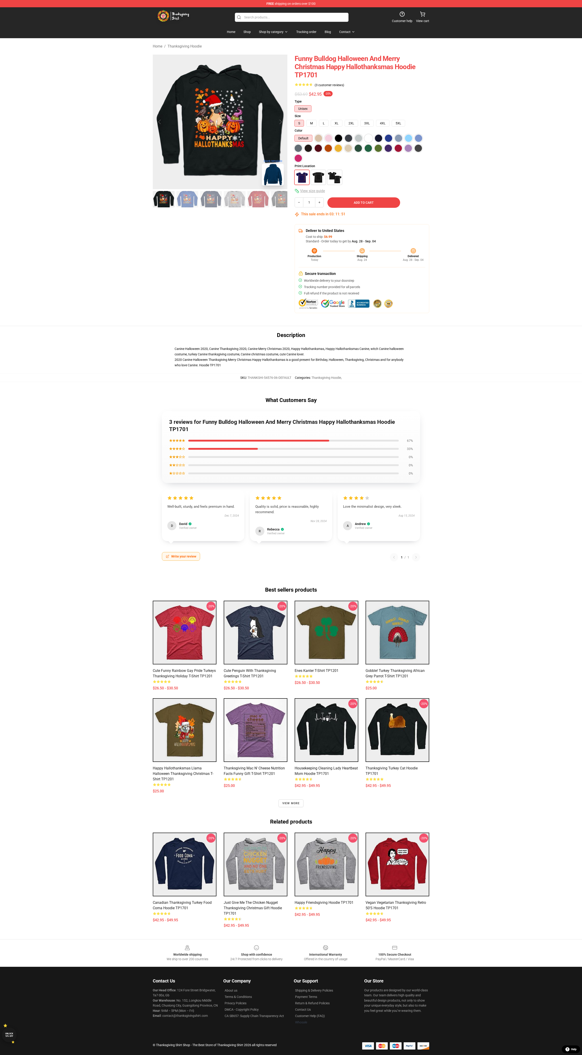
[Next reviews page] (416, 557)
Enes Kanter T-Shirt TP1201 (317, 670)
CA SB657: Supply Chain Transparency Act (254, 1016)
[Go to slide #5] (258, 199)
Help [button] (574, 1049)
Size (298, 116)
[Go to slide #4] (235, 199)
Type (298, 101)
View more (291, 803)
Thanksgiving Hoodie (185, 46)
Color (298, 130)
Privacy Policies (235, 1003)
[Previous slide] (160, 122)
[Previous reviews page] (394, 557)
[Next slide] (280, 122)
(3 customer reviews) (329, 85)
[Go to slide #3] (211, 199)
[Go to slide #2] (187, 199)
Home (157, 46)
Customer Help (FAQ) (310, 1016)
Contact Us (303, 1009)
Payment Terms (306, 997)
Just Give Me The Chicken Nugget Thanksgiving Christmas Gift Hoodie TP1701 (253, 908)
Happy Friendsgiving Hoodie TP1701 (324, 902)
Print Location (305, 166)
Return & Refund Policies (312, 1003)
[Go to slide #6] (282, 199)
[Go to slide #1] (164, 199)
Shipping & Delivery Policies (314, 990)
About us (231, 990)
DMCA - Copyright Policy (242, 1009)
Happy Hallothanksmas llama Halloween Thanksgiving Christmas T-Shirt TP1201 (183, 773)
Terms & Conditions (238, 997)
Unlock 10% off (9, 1034)
